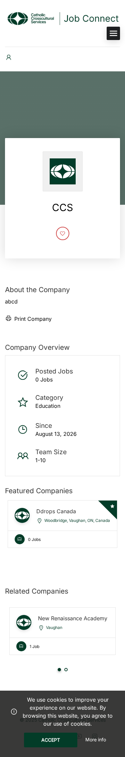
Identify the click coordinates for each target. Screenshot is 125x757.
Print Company (33, 318)
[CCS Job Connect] (62, 18)
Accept (50, 740)
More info (95, 739)
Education (47, 406)
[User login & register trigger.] (8, 57)
